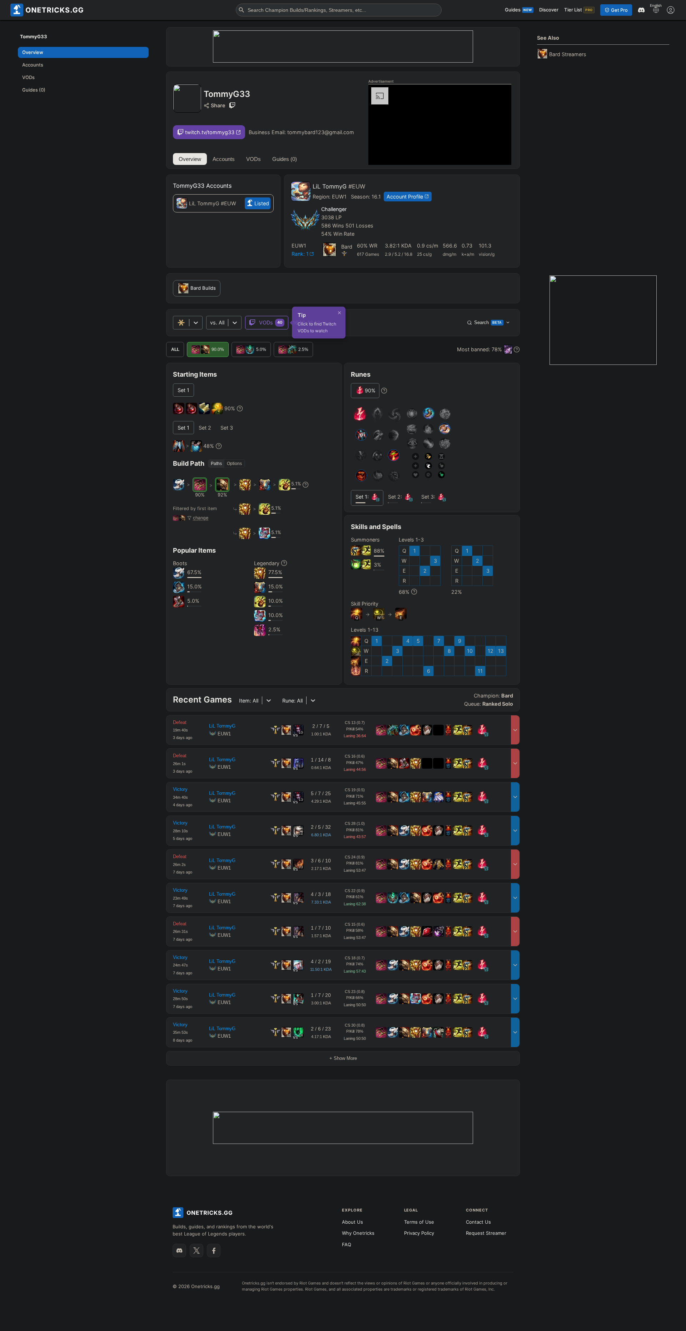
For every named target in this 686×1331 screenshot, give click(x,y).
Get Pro (619, 10)
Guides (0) (284, 159)
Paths (216, 463)
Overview (190, 159)
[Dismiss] (339, 313)
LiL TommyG (339, 186)
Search (488, 322)
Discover (548, 10)
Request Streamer (486, 1233)
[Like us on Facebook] (213, 1250)
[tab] (183, 390)
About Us (352, 1222)
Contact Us (478, 1222)
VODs (253, 159)
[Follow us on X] (196, 1250)
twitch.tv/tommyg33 (209, 132)
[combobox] (211, 322)
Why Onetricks (358, 1233)
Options (234, 463)
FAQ (346, 1244)
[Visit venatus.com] (497, 153)
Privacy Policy (419, 1233)
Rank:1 (300, 254)
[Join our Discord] (179, 1250)
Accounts (224, 159)
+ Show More (343, 1058)
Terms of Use (419, 1222)
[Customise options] (670, 10)
